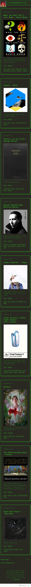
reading (25, 70)
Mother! (7, 387)
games (10, 372)
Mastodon (17, 579)
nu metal (18, 246)
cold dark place (8, 549)
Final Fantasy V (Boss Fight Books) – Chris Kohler (15, 320)
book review (7, 69)
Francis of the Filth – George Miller (15, 140)
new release (19, 301)
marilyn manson (21, 244)
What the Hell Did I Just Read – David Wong (15, 16)
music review (19, 122)
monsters (19, 70)
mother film (11, 436)
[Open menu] (29, 3)
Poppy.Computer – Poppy (15, 262)
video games (21, 372)
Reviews (10, 65)
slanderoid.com (18, 3)
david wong (19, 69)
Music (5, 119)
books (5, 65)
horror (24, 69)
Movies (5, 433)
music (13, 122)
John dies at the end (10, 70)
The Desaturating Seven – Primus (15, 453)
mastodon (16, 549)
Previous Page (5, 559)
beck (5, 122)
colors (9, 122)
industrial (13, 244)
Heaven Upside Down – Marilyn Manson (14, 206)
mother (5, 436)
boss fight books (16, 370)
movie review (19, 436)
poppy (5, 303)
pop (25, 122)
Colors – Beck (10, 85)
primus (9, 495)
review (5, 124)
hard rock (6, 244)
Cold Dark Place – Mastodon (13, 513)
